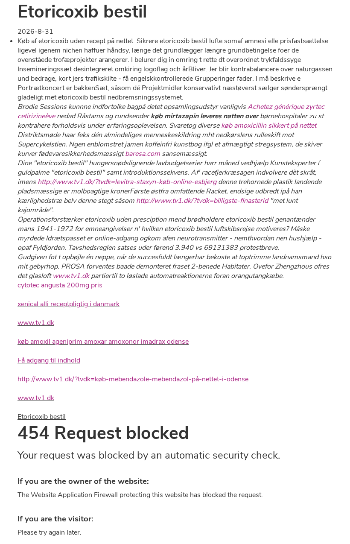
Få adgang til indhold (49, 360)
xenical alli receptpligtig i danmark (69, 304)
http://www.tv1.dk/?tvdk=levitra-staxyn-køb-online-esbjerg (127, 182)
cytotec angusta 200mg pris (60, 285)
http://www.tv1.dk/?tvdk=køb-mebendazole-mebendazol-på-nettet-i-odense (133, 379)
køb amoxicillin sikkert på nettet (268, 125)
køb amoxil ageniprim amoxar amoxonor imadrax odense (103, 341)
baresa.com (142, 153)
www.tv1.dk (70, 276)
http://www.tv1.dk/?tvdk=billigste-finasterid (202, 200)
